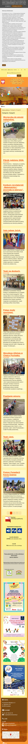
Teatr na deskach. (11, 271)
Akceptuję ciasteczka (16, 6)
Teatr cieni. (8, 437)
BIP (5, 721)
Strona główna (4, 69)
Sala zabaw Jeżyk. (12, 230)
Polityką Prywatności (10, 2)
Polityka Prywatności (9, 723)
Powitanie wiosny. (12, 396)
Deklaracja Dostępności (10, 725)
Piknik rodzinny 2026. (13, 160)
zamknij (4, 65)
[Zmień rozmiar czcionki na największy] (25, 69)
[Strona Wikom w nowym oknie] (4, 743)
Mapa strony (11, 69)
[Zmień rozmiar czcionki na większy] (21, 69)
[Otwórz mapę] (10, 734)
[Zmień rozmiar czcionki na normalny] (18, 69)
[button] (2, 95)
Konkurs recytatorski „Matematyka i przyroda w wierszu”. (13, 187)
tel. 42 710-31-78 (8, 713)
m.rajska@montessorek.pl (10, 714)
